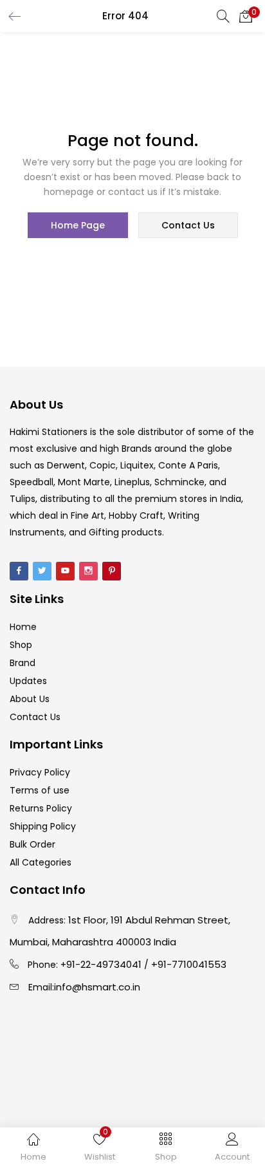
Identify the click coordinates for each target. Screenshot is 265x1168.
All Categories (40, 862)
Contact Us (35, 716)
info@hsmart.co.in (97, 987)
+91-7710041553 (188, 964)
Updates (28, 680)
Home (23, 626)
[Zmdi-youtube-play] (65, 571)
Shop (21, 644)
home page (78, 225)
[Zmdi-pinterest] (111, 571)
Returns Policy (41, 808)
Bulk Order (32, 844)
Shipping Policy (43, 826)
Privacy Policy (40, 772)
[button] (245, 16)
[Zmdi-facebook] (19, 571)
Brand (22, 662)
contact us (188, 225)
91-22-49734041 (104, 964)
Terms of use (39, 790)
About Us (30, 698)
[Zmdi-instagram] (88, 571)
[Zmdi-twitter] (42, 571)
